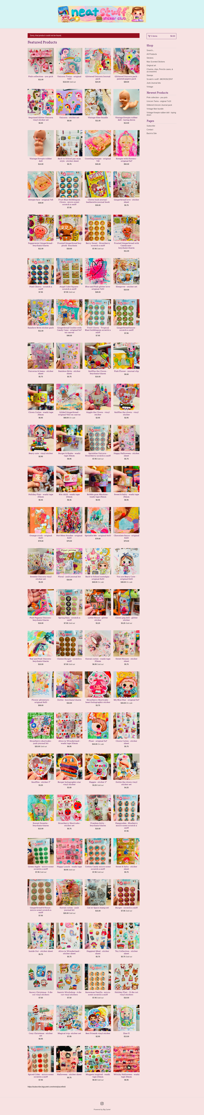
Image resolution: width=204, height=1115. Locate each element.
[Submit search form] (174, 50)
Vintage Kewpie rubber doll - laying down (161, 114)
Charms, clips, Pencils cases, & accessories (160, 70)
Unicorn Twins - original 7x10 (159, 101)
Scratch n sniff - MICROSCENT (160, 79)
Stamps (150, 75)
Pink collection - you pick (157, 97)
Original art (151, 65)
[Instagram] (102, 1103)
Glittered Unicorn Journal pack (159, 105)
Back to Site (152, 133)
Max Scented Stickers (156, 62)
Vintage (150, 87)
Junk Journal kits (154, 83)
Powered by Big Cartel (102, 1109)
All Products (152, 54)
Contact (150, 130)
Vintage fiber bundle (155, 109)
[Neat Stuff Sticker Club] (102, 14)
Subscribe (151, 126)
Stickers (150, 58)
